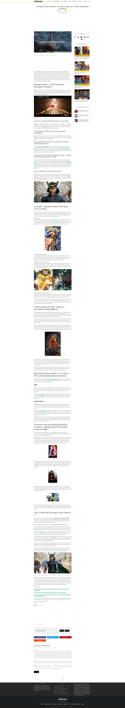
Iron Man (42, 395)
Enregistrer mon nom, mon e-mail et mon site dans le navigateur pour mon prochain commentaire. (48, 668)
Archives (66, 10)
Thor (35, 90)
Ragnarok (42, 394)
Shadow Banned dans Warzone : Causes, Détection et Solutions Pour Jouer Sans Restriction (84, 120)
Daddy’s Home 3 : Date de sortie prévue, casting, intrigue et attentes (84, 111)
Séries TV (65, 1)
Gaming (69, 1)
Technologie (74, 1)
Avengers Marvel (40, 624)
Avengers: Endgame (42, 410)
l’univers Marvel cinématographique (42, 146)
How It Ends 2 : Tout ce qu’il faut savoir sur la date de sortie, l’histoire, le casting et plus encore (82, 58)
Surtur (35, 135)
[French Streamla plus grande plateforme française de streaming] (82, 94)
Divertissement (57, 1)
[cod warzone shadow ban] (76, 120)
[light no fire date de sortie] (76, 115)
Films (62, 1)
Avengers (54, 432)
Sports (55, 692)
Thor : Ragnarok (41, 531)
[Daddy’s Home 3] (76, 111)
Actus (52, 1)
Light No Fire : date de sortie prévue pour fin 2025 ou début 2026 (84, 115)
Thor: (39, 394)
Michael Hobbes (61, 10)
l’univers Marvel (45, 126)
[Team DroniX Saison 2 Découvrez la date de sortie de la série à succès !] (82, 80)
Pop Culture (56, 691)
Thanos (48, 412)
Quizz (68, 691)
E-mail (35, 664)
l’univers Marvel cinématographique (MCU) (61, 518)
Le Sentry (36, 123)
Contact (79, 1)
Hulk (35, 162)
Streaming (60, 692)
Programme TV (62, 691)
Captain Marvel (61, 147)
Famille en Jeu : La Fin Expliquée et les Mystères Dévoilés (81, 73)
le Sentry (65, 214)
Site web (54, 664)
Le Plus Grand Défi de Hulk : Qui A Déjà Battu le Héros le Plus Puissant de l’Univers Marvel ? (50, 592)
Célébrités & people (58, 688)
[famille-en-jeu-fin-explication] (82, 66)
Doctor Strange (53, 536)
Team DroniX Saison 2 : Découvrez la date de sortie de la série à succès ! (82, 87)
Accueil (48, 1)
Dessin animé (65, 688)
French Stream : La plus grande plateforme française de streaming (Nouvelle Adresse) (82, 101)
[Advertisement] (62, 24)
